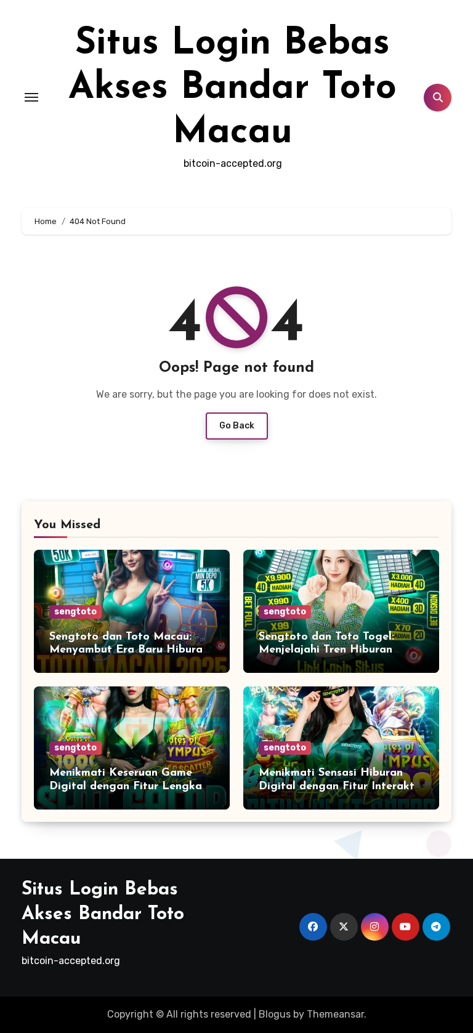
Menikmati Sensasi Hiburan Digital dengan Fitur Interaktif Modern (340, 786)
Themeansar (335, 1014)
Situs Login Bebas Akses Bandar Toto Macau (232, 88)
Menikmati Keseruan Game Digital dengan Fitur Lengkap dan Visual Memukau (129, 786)
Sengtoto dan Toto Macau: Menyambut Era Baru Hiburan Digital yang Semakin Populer (129, 650)
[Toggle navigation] (31, 97)
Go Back (236, 425)
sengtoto (75, 611)
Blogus (275, 1014)
